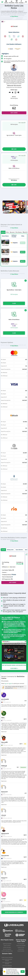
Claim (14, 149)
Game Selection (19, 549)
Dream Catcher (7, 945)
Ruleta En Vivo (21, 947)
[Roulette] (5, 36)
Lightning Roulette (7, 943)
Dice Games (18, 232)
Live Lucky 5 (5, 245)
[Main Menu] (26, 2)
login (6, 683)
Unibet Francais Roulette (7, 957)
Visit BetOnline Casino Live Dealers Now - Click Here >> (14, 667)
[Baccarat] (14, 36)
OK (22, 971)
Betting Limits (10, 549)
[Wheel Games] (23, 36)
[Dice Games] (12, 39)
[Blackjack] (9, 36)
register (10, 683)
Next (23, 207)
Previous (4, 207)
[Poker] (18, 36)
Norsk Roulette (21, 943)
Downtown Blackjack (7, 965)
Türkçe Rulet (21, 949)
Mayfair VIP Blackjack (7, 967)
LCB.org (15, 688)
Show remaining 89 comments (14, 912)
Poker (7, 232)
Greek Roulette (21, 951)
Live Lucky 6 (5, 254)
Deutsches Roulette (21, 945)
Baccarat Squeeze (7, 949)
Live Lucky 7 (5, 263)
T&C (18, 973)
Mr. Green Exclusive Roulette (7, 963)
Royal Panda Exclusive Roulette (7, 960)
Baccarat (12, 232)
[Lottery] (16, 39)
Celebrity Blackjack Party (7, 951)
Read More (14, 16)
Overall (3, 549)
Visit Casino (14, 113)
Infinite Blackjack (7, 947)
